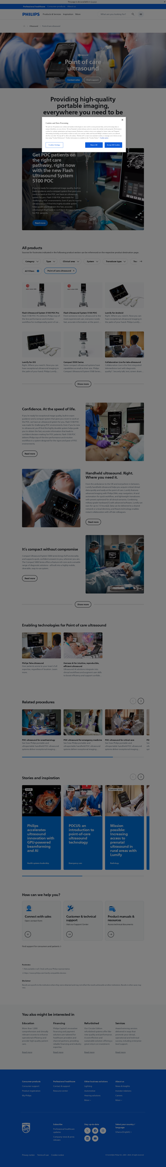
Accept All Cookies (113, 145)
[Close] (122, 120)
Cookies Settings (54, 145)
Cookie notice (104, 138)
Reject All (94, 145)
